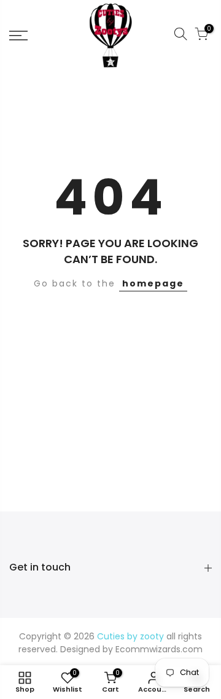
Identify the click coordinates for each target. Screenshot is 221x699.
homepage (153, 283)
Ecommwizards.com (159, 649)
